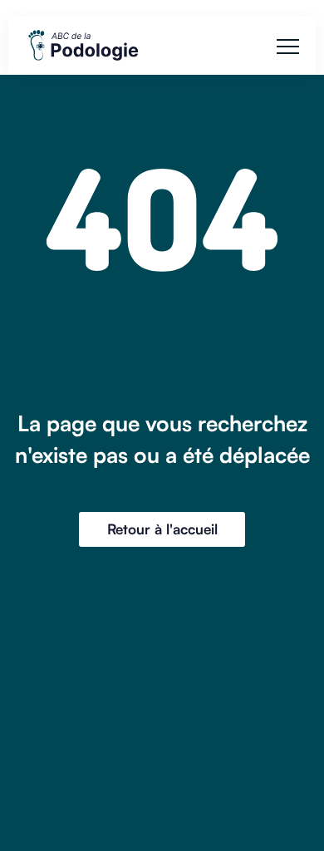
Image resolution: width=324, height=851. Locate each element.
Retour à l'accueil (162, 529)
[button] (288, 46)
